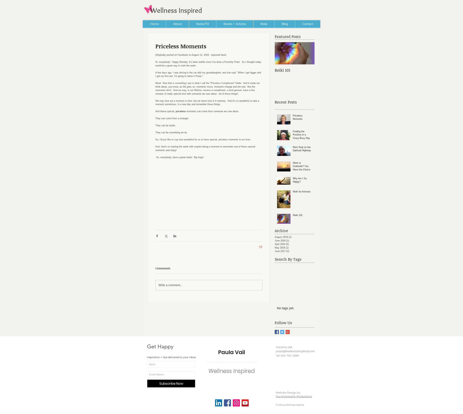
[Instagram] (236, 402)
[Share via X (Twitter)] (166, 236)
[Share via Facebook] (157, 236)
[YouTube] (245, 402)
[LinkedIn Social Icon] (218, 402)
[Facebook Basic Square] (277, 332)
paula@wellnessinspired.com (295, 351)
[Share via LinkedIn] (175, 236)
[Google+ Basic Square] (288, 332)
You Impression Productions (294, 396)
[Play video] (208, 193)
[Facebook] (227, 402)
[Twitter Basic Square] (282, 332)
